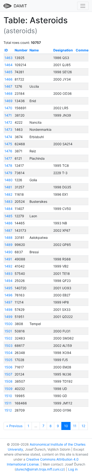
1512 (8, 410)
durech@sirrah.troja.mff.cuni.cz (40, 469)
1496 (8, 295)
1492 (8, 266)
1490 (8, 252)
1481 (8, 187)
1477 (8, 158)
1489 (8, 245)
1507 (8, 374)
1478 (8, 165)
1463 (8, 58)
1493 (8, 273)
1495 (8, 288)
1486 (8, 223)
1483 (8, 201)
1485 (8, 216)
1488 (8, 237)
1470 (8, 108)
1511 (8, 403)
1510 (8, 396)
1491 (8, 259)
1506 (8, 367)
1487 (8, 230)
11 (74, 426)
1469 (8, 101)
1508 (8, 381)
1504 (8, 353)
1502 (8, 338)
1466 (8, 79)
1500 (8, 324)
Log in (73, 469)
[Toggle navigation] (83, 6)
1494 (8, 281)
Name (34, 50)
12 (83, 426)
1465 (8, 72)
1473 (8, 129)
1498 (8, 310)
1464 (8, 65)
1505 (8, 360)
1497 (8, 302)
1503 (8, 346)
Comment (84, 50)
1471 (8, 115)
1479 (8, 173)
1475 (8, 144)
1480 (8, 180)
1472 (8, 122)
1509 (8, 389)
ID (6, 50)
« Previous (14, 426)
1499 (8, 317)
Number (21, 50)
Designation (63, 50)
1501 (8, 331)
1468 (8, 93)
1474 (8, 137)
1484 (8, 209)
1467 (8, 86)
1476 (8, 151)
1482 (8, 194)
